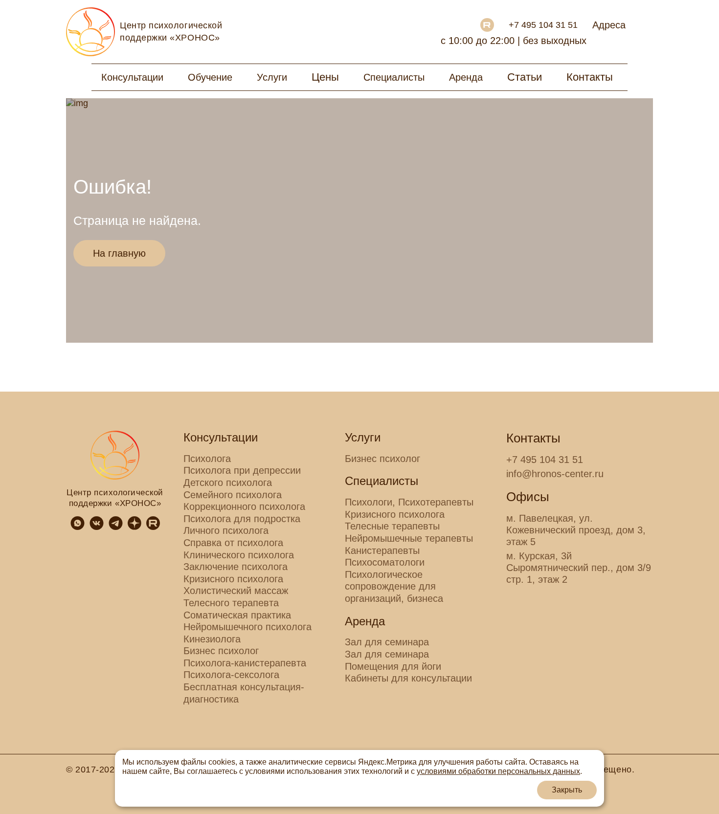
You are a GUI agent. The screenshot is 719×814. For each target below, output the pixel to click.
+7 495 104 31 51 (543, 25)
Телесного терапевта (231, 602)
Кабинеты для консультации (408, 678)
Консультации (132, 77)
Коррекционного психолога (244, 506)
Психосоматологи (385, 562)
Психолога (207, 458)
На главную (119, 253)
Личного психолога (226, 530)
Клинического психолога (238, 555)
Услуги (272, 77)
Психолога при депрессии (242, 470)
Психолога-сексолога (231, 674)
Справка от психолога (233, 542)
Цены (325, 77)
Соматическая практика (237, 615)
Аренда (466, 77)
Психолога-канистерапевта (244, 663)
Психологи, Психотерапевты (409, 502)
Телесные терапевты (392, 526)
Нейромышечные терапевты (409, 538)
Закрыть (567, 790)
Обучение (210, 77)
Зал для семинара (387, 642)
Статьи (524, 77)
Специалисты (394, 77)
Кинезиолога (212, 639)
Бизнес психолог (221, 650)
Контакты (589, 77)
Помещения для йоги (393, 666)
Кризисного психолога (233, 578)
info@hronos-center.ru (555, 473)
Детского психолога (227, 482)
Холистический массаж (235, 590)
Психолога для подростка (241, 518)
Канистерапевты (382, 550)
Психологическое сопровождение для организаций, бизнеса (394, 586)
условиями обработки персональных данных (498, 771)
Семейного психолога (232, 494)
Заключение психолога (235, 566)
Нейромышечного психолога (247, 626)
